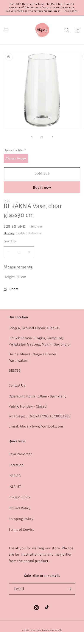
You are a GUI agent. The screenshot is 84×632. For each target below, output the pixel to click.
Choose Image (16, 158)
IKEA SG (15, 475)
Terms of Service (21, 529)
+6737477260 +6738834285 (49, 416)
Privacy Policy (19, 497)
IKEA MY (15, 486)
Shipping (9, 233)
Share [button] (14, 289)
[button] (6, 30)
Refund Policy (19, 508)
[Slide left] (32, 137)
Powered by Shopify (52, 630)
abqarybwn (36, 630)
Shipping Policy (21, 519)
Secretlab (16, 465)
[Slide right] (52, 137)
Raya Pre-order (20, 454)
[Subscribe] (69, 589)
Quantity (10, 241)
